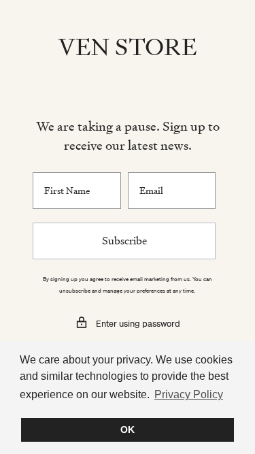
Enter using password (138, 323)
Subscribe (124, 240)
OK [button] (127, 429)
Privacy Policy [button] (188, 394)
